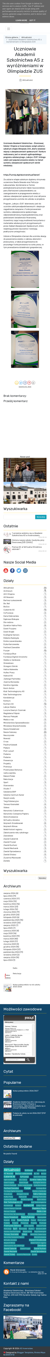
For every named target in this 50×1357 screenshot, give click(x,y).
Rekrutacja (8, 779)
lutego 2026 (8, 909)
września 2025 (9, 923)
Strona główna (11, 37)
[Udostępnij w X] (21, 383)
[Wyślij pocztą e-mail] (16, 383)
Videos (6, 807)
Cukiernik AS (9, 610)
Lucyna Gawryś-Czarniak (14, 710)
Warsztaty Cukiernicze (13, 811)
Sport (5, 782)
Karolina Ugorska (10, 685)
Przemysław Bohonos (12, 770)
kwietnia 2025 (9, 936)
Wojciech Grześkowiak (13, 823)
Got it (32, 20)
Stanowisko (8, 785)
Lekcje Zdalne (9, 707)
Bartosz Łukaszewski (12, 600)
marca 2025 (8, 939)
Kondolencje (8, 698)
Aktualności (26, 37)
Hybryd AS (8, 676)
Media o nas (8, 720)
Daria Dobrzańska (11, 616)
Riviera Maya (39, 1352)
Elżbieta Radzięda (11, 638)
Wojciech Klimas (10, 826)
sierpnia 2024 (9, 957)
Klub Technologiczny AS (13, 691)
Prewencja (8, 760)
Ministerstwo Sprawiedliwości (16, 723)
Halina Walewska (10, 669)
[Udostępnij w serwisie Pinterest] (29, 383)
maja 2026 (8, 901)
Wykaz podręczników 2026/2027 (25, 1091)
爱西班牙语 (10, 1355)
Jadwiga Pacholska (11, 679)
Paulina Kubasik (10, 745)
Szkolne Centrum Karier (13, 795)
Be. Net (6, 603)
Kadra (15, 968)
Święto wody (9, 798)
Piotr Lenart (8, 751)
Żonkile (6, 861)
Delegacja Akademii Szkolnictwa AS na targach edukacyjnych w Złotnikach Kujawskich (25, 477)
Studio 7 (7, 789)
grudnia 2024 (9, 947)
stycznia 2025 (9, 944)
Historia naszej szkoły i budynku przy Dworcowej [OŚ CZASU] (28, 541)
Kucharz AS (8, 704)
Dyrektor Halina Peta (12, 625)
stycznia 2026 (9, 912)
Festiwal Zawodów (11, 647)
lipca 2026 (8, 896)
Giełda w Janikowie (11, 660)
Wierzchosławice (10, 817)
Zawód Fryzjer (9, 842)
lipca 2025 (8, 928)
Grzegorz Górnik (10, 666)
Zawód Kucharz (10, 845)
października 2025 (11, 920)
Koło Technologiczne (12, 694)
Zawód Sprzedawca (12, 851)
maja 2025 (8, 933)
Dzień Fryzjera (9, 629)
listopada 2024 (10, 949)
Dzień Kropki (8, 632)
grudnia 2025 (9, 915)
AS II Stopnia (9, 594)
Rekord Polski (9, 776)
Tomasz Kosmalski (11, 804)
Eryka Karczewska (11, 644)
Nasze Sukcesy (10, 732)
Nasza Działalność (11, 729)
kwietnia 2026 (9, 904)
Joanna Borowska (11, 682)
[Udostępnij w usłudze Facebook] (25, 383)
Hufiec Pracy (9, 672)
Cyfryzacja (8, 613)
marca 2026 (8, 907)
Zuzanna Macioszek (12, 858)
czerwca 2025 (9, 931)
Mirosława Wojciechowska (14, 726)
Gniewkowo (8, 663)
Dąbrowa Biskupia (11, 619)
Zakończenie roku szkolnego (15, 833)
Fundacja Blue (9, 654)
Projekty (7, 763)
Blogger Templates (25, 1352)
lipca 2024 (8, 960)
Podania (7, 754)
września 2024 (10, 955)
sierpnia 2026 (9, 893)
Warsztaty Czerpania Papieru (16, 814)
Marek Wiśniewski (17, 1270)
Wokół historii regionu (12, 829)
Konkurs (6, 701)
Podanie (7, 757)
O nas (5, 742)
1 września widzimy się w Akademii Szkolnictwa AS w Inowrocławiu (27, 534)
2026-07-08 (42, 1274)
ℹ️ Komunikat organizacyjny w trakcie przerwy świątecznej (25, 501)
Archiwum (7, 591)
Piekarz (6, 748)
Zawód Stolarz (9, 854)
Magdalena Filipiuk (11, 713)
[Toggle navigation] (8, 29)
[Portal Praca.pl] (29, 1018)
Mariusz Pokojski (10, 716)
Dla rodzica (8, 622)
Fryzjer (6, 651)
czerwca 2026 (9, 899)
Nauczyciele (8, 735)
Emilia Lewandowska (12, 641)
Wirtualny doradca (11, 820)
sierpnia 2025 (9, 925)
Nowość (6, 738)
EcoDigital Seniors (11, 635)
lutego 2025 (8, 941)
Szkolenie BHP (9, 792)
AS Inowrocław (26, 1348)
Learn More (21, 20)
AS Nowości (8, 597)
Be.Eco (6, 607)
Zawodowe (8, 836)
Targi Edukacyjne (11, 801)
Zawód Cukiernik (10, 839)
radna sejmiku (9, 773)
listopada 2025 (10, 917)
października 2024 (11, 952)
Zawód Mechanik (10, 848)
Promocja (7, 767)
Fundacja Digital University (15, 657)
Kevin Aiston (8, 688)
